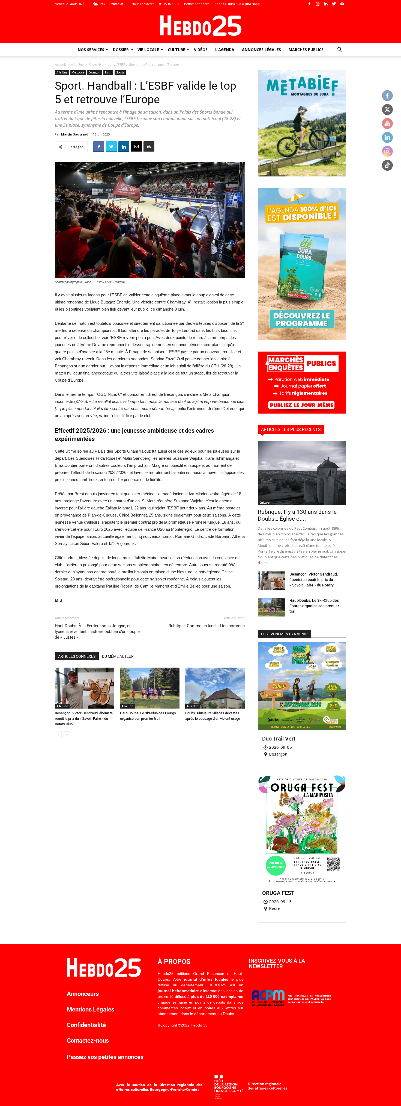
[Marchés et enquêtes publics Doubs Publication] (302, 412)
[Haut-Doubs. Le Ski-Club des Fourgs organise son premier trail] (149, 688)
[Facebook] (309, 4)
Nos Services (91, 49)
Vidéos (201, 49)
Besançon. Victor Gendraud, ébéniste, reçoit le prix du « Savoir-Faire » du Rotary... (313, 579)
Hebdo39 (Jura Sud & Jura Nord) (237, 4)
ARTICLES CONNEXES (76, 656)
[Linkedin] (326, 4)
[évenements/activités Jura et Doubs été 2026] (302, 338)
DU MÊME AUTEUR (118, 656)
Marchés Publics (306, 49)
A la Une (77, 64)
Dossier (121, 49)
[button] (339, 50)
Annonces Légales (261, 49)
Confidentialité (86, 1025)
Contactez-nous (88, 1040)
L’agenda (224, 49)
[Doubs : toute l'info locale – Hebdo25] (200, 25)
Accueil (60, 64)
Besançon (94, 72)
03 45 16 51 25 (169, 4)
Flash (108, 72)
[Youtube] (342, 4)
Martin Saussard (74, 134)
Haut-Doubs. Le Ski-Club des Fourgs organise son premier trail (314, 606)
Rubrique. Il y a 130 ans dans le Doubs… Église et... (297, 515)
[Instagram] (317, 4)
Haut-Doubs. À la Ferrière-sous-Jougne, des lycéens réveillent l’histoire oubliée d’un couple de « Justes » (97, 631)
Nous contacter (143, 4)
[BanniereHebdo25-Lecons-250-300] (302, 175)
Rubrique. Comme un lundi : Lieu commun (207, 625)
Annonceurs (83, 993)
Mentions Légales (90, 1009)
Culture (176, 49)
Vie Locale (148, 49)
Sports (120, 72)
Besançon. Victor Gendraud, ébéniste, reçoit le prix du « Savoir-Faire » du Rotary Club (84, 718)
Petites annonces (196, 4)
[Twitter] (334, 4)
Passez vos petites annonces (105, 1057)
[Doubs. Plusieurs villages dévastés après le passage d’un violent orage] (215, 688)
